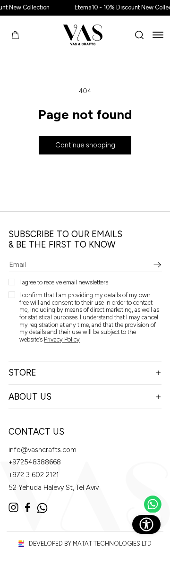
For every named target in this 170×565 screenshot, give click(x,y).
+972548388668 (34, 462)
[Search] (139, 35)
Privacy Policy (62, 339)
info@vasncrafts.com (42, 450)
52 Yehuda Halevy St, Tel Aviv (53, 488)
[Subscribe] (157, 265)
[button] (158, 34)
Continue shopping (85, 145)
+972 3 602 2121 (33, 475)
